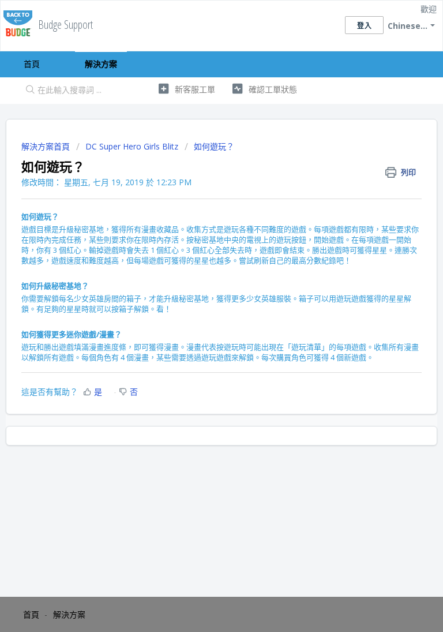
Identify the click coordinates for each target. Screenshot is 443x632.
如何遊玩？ (214, 146)
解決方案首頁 (46, 146)
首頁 (32, 63)
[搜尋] (28, 90)
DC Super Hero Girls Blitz (131, 146)
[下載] (200, 308)
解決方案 (101, 63)
